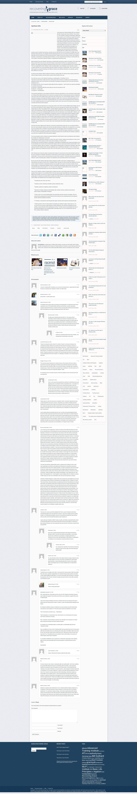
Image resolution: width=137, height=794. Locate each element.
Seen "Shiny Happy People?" (95, 51)
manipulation (95, 372)
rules (84, 376)
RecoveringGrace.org (97, 376)
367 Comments (98, 52)
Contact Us (54, 1)
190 (52, 259)
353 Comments (98, 176)
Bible (39, 228)
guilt (100, 366)
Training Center (95, 393)
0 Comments (99, 67)
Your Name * (60, 725)
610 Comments (100, 132)
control (84, 416)
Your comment (34, 708)
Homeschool (85, 383)
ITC (90, 396)
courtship (93, 389)
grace (84, 366)
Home (31, 1)
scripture (59, 228)
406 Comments (100, 148)
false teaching (94, 383)
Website (59, 731)
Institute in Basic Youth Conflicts (95, 413)
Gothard (84, 396)
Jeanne (91, 218)
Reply (78, 284)
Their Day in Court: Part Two (95, 65)
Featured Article (44, 21)
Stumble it (48, 235)
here (74, 220)
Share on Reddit (52, 235)
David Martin (42, 592)
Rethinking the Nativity (61, 268)
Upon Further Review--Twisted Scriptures (50, 225)
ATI (83, 359)
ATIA (89, 376)
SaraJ (41, 302)
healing (102, 372)
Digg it (55, 235)
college (99, 406)
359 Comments (98, 170)
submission (96, 386)
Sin (94, 396)
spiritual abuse (93, 379)
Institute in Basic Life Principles (89, 363)
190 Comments (99, 82)
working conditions (87, 399)
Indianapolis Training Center (89, 406)
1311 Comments (100, 104)
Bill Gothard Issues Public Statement (96, 182)
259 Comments (99, 96)
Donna (41, 294)
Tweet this (40, 235)
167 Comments (100, 59)
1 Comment (99, 74)
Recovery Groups (39, 1)
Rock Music (85, 409)
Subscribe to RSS (74, 235)
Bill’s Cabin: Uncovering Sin (95, 138)
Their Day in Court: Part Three (95, 58)
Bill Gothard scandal (87, 419)
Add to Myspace (71, 235)
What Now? (93, 409)
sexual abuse (86, 389)
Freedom (52, 228)
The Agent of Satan (93, 189)
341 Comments (98, 183)
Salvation (100, 409)
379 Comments (98, 155)
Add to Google (67, 235)
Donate (88, 17)
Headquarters (101, 396)
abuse (33, 228)
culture (95, 399)
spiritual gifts (66, 228)
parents (89, 386)
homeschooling (86, 403)
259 (78, 259)
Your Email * (60, 728)
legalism (101, 363)
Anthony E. (92, 272)
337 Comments (98, 190)
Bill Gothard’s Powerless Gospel (74, 268)
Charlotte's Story (92, 131)
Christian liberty (86, 393)
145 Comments (101, 88)
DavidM (46, 29)
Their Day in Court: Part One (36, 268)
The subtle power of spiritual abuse (96, 416)
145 (65, 259)
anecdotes (94, 403)
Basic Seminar (86, 372)
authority (90, 366)
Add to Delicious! (59, 235)
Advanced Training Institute (97, 356)
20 (78, 29)
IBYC (84, 413)
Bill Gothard (45, 228)
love (84, 386)
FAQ (47, 1)
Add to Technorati (63, 235)
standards (85, 379)
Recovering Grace (99, 369)
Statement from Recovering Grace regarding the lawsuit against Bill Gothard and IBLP (49, 271)
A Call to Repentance (93, 174)
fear (95, 366)
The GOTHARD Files (51, 17)
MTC (95, 419)
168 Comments (99, 112)
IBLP (88, 359)
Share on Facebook (44, 235)
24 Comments (100, 119)
